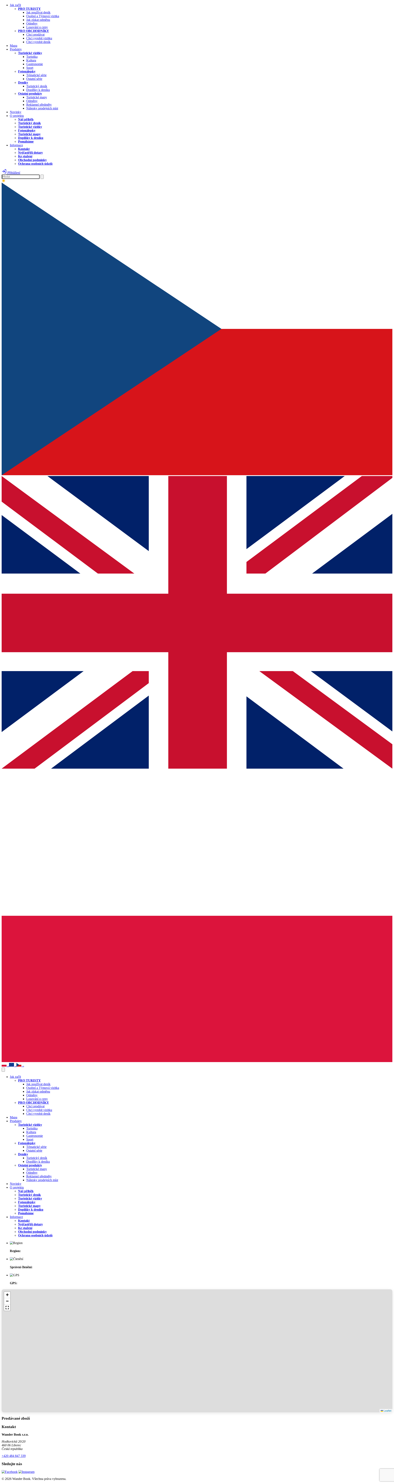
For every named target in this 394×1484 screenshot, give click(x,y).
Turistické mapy (36, 97)
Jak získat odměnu (38, 20)
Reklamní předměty (39, 104)
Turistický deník (36, 86)
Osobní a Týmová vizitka (42, 16)
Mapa (13, 45)
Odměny (32, 23)
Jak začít (15, 5)
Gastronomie (34, 64)
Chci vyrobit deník (38, 42)
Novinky (15, 112)
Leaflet (387, 1410)
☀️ (4, 180)
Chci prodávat (35, 34)
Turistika (32, 56)
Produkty (16, 49)
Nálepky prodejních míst (42, 108)
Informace (16, 145)
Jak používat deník (38, 12)
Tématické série (36, 75)
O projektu (17, 115)
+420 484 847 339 (14, 1456)
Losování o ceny (37, 27)
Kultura (31, 60)
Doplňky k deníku (38, 90)
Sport (29, 67)
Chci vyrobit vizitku (39, 38)
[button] (7, 1295)
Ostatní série (34, 79)
